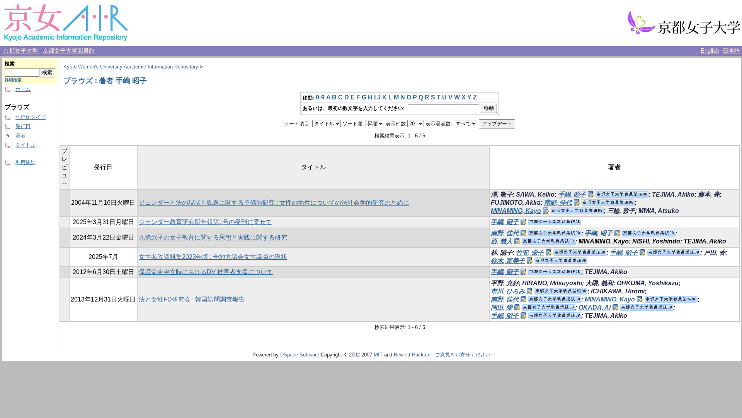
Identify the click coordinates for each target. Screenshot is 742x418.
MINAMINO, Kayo (516, 210)
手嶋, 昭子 (572, 194)
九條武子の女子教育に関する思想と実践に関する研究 (213, 237)
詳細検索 (13, 79)
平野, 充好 (505, 283)
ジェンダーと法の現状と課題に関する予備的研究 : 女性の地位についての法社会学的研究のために (274, 202)
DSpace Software (299, 355)
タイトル (25, 145)
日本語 (731, 51)
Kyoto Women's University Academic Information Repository (130, 67)
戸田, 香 (714, 252)
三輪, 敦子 (621, 210)
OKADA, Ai (595, 307)
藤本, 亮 (709, 194)
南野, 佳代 (558, 202)
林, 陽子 (501, 252)
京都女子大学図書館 (69, 51)
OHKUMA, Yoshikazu (648, 283)
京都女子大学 (21, 51)
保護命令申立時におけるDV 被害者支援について (206, 272)
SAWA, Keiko (535, 194)
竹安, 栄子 (530, 252)
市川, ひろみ (508, 291)
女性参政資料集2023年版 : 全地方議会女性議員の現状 (213, 257)
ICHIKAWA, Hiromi (618, 291)
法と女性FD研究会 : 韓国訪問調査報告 (192, 299)
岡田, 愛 (501, 307)
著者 (20, 136)
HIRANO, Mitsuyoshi (552, 283)
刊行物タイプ (30, 117)
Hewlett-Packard (412, 355)
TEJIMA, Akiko (673, 194)
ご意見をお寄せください (462, 355)
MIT (378, 355)
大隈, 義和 (599, 283)
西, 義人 (501, 241)
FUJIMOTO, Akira (516, 202)
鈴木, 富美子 (508, 260)
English (710, 51)
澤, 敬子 (501, 194)
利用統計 (25, 162)
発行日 (23, 126)
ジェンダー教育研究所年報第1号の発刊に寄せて (205, 222)
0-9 (320, 97)
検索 (10, 64)
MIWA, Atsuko (658, 210)
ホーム (23, 89)
